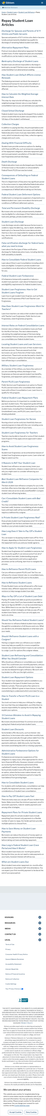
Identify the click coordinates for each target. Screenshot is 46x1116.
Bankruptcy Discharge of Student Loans (20, 61)
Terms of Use (9, 944)
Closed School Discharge (13, 110)
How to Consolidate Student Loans (18, 782)
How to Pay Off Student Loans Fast (18, 796)
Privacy (7, 949)
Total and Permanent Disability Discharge (21, 208)
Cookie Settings (10, 984)
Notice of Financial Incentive (15, 974)
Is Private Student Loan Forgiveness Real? (21, 517)
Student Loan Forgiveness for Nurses (19, 419)
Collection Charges (10, 124)
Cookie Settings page (22, 1105)
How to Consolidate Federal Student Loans (21, 259)
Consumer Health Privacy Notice (16, 954)
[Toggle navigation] (42, 3)
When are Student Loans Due (15, 861)
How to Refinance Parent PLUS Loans (19, 569)
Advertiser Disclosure (11, 7)
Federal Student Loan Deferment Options (21, 194)
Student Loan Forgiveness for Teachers (20, 432)
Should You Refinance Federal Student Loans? (23, 620)
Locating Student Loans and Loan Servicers (21, 344)
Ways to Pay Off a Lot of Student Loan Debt (22, 596)
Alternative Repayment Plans (15, 47)
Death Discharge (9, 161)
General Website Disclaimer (14, 959)
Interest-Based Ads (11, 969)
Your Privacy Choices (12, 989)
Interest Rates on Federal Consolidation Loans (23, 325)
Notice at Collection (12, 979)
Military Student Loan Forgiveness (17, 365)
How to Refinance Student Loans (17, 582)
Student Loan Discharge (13, 221)
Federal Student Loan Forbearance (18, 275)
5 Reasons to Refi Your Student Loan (18, 463)
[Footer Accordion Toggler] (39, 917)
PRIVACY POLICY (27, 1023)
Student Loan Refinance (26, 12)
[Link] (23, 1000)
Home (4, 12)
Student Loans (12, 12)
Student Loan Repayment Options (17, 677)
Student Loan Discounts (13, 729)
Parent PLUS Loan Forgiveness (16, 381)
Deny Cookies (31, 1112)
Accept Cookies (15, 1112)
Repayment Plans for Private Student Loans (22, 812)
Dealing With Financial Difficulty (17, 143)
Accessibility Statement (13, 964)
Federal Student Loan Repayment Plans (20, 397)
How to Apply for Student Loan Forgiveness (22, 547)
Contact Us (10, 934)
